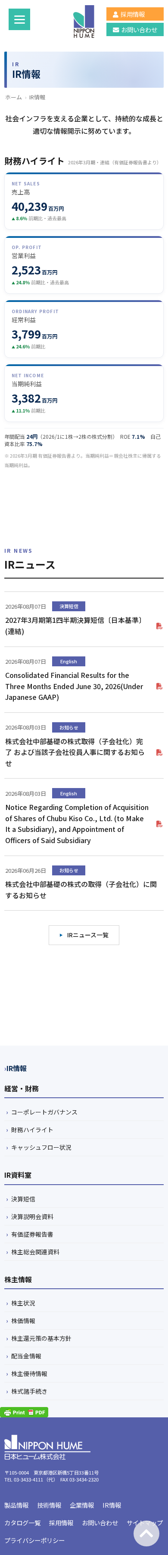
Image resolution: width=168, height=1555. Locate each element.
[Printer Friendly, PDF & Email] (24, 1412)
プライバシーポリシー (34, 1540)
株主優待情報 (29, 1373)
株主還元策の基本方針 (41, 1338)
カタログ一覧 (22, 1522)
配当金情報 (26, 1356)
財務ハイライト (32, 1129)
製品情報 (16, 1504)
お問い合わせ (139, 29)
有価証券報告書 (32, 1234)
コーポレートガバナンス (44, 1112)
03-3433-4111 (28, 1479)
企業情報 (82, 1504)
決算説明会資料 (32, 1216)
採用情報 (133, 13)
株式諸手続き (29, 1391)
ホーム (13, 97)
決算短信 (23, 1199)
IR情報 (16, 1068)
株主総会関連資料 (35, 1251)
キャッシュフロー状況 (41, 1147)
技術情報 (49, 1504)
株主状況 (23, 1303)
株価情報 (23, 1320)
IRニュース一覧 (88, 934)
